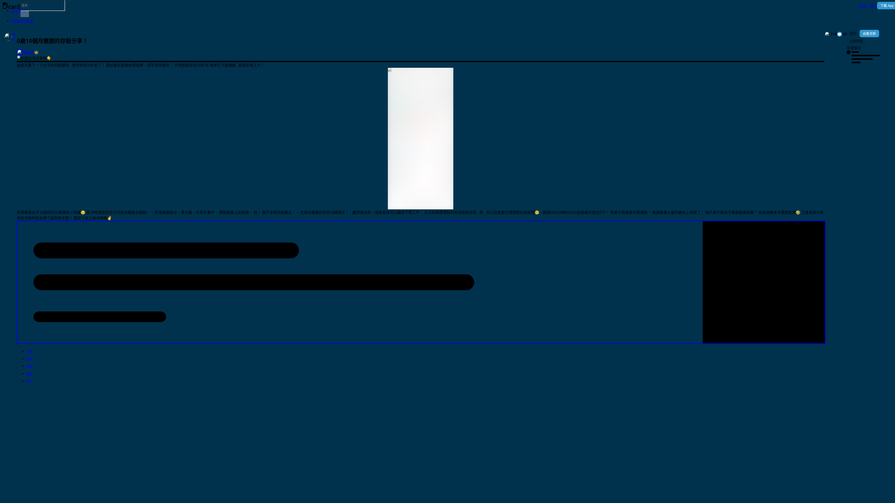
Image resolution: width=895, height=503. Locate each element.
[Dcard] (11, 5)
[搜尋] (25, 14)
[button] (868, 5)
